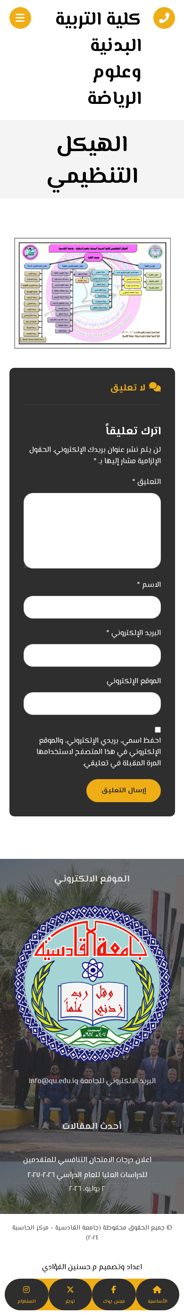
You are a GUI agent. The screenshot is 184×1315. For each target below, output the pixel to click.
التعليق (146, 482)
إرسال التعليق (123, 790)
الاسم (149, 585)
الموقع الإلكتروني (134, 681)
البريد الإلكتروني (133, 633)
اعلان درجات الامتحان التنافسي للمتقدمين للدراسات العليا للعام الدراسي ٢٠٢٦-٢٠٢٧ (87, 1167)
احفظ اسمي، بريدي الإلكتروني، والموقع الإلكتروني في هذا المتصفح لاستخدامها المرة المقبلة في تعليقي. (98, 753)
